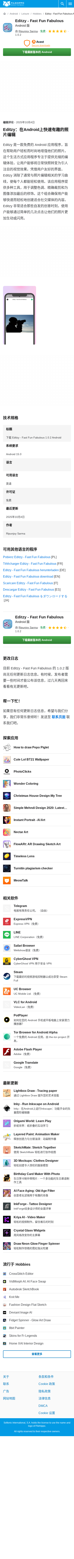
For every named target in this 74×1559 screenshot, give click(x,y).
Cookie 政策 (47, 1384)
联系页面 (58, 717)
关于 (6, 1376)
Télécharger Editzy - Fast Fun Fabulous (29, 563)
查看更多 (37, 1354)
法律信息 (45, 1398)
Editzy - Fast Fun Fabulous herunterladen (31, 570)
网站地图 (9, 1398)
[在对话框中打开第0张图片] (19, 315)
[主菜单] (70, 4)
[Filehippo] (13, 4)
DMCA (43, 1405)
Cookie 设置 (47, 1413)
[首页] (4, 13)
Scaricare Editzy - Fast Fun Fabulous (28, 583)
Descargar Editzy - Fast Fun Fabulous (28, 589)
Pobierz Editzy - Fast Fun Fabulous (26, 557)
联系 (6, 1384)
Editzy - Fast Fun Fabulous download (28, 576)
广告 (6, 1391)
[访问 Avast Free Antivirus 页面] (37, 43)
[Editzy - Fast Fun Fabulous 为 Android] (7, 27)
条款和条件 (46, 1376)
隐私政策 (45, 1391)
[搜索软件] (62, 4)
